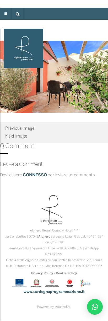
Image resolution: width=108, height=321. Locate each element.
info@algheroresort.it (34, 248)
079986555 (53, 254)
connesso (35, 175)
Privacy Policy (42, 273)
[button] (17, 14)
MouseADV (62, 307)
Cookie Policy (66, 273)
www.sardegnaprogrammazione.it (54, 292)
